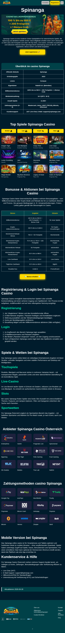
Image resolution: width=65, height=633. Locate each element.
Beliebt (7, 131)
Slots (55, 131)
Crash (39, 131)
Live (23, 131)
